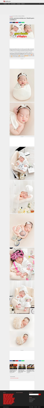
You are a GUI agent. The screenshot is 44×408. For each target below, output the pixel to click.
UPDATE (9, 3)
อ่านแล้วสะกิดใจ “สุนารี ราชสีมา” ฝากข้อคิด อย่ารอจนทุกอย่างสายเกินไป (22, 371)
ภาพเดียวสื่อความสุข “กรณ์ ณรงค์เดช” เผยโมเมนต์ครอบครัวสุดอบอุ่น (13, 371)
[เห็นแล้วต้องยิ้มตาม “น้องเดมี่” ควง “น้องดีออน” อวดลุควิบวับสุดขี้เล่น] (30, 366)
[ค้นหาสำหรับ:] (35, 394)
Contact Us (31, 401)
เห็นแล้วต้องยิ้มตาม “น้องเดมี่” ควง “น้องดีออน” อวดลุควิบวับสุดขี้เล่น (30, 371)
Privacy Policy (31, 400)
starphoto (23, 3)
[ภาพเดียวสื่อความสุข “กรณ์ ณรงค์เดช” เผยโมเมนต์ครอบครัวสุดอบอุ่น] (13, 366)
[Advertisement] (22, 9)
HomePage (5, 3)
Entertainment (13, 3)
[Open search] (39, 3)
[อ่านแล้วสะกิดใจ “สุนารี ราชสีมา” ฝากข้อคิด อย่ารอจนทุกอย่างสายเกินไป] (22, 366)
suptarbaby (18, 3)
